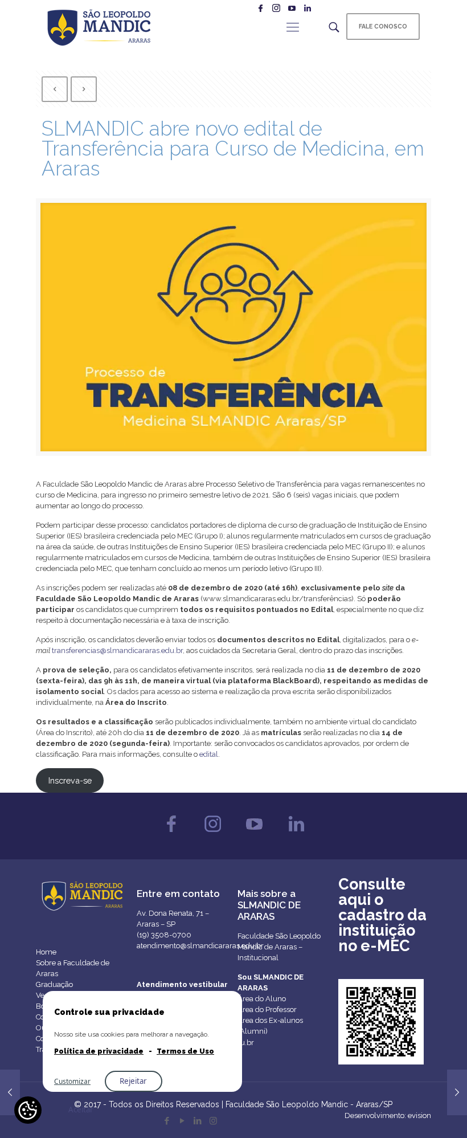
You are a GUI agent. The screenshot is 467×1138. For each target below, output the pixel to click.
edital (208, 754)
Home (46, 952)
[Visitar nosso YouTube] (254, 834)
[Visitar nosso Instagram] (212, 834)
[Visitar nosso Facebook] (171, 834)
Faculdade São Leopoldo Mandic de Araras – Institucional (279, 947)
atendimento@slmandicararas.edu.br (200, 945)
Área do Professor (267, 1009)
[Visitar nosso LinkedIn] (296, 834)
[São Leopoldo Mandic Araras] (98, 27)
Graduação (54, 984)
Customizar (72, 1081)
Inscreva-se (70, 780)
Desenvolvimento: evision (388, 1115)
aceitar (80, 1109)
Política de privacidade (99, 1051)
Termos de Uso (185, 1051)
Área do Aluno (261, 998)
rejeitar (133, 1081)
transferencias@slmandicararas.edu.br (117, 650)
